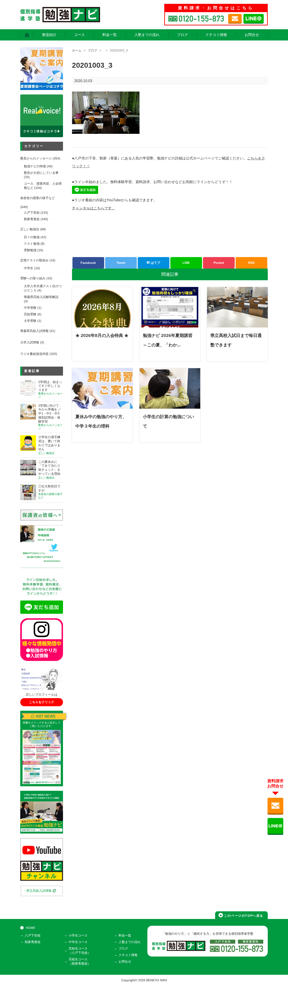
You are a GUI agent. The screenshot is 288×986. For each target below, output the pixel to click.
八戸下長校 (32, 212)
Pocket (219, 262)
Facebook (88, 262)
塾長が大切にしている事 (41, 173)
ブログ (182, 35)
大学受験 (30, 321)
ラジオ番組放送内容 (34, 354)
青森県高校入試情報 (34, 331)
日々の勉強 (32, 237)
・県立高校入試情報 (37, 890)
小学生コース (78, 935)
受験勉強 (30, 250)
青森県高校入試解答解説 (41, 297)
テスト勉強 (32, 243)
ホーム (76, 50)
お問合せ (252, 35)
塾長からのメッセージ (36, 158)
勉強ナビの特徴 (35, 166)
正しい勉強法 (29, 229)
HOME (30, 928)
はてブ (155, 262)
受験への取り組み (32, 278)
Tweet (120, 262)
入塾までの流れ (147, 35)
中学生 (28, 268)
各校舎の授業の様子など (37, 198)
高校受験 (30, 314)
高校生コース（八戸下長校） (80, 951)
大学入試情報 (29, 342)
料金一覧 (109, 35)
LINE (186, 262)
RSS (251, 262)
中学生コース (78, 942)
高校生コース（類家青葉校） (80, 961)
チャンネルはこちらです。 (93, 208)
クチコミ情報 (216, 35)
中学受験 (30, 307)
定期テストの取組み (34, 260)
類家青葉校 (32, 219)
